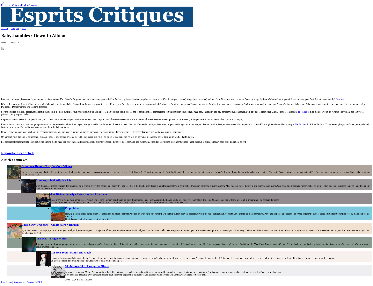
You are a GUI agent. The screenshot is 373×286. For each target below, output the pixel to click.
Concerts (32, 5)
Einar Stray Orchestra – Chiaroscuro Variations (50, 224)
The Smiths (300, 124)
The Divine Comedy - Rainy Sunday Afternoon (79, 194)
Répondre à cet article (17, 153)
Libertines (339, 99)
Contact (30, 282)
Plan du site (6, 282)
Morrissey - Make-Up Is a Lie (53, 180)
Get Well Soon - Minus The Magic (71, 252)
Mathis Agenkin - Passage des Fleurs (87, 266)
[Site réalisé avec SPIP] (39, 282)
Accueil (4, 28)
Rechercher (6, 5)
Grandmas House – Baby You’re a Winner (46, 166)
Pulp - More (72, 208)
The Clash (302, 112)
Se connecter (19, 282)
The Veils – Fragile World (51, 238)
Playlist (24, 5)
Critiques (16, 5)
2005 (24, 28)
